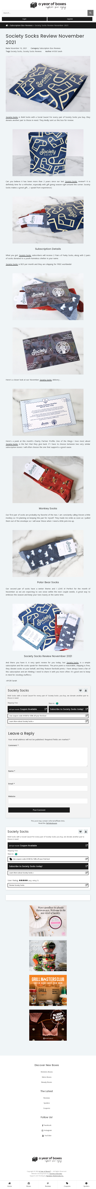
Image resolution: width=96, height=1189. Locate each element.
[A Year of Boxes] (47, 1160)
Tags (8, 51)
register (70, 19)
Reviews (48, 1184)
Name (11, 771)
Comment (13, 745)
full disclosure (51, 823)
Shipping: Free (13, 703)
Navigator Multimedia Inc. (55, 1176)
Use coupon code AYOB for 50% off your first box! (27, 716)
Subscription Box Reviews (21, 25)
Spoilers (86, 1184)
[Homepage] (7, 25)
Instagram (48, 1130)
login (24, 19)
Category (35, 48)
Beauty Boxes (46, 1082)
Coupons (67, 1184)
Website (11, 796)
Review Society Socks (16, 885)
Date (8, 48)
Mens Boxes (47, 1077)
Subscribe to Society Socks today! (66, 709)
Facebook (47, 1125)
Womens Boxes (47, 1072)
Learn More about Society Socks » (21, 721)
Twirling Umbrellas (55, 1173)
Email (11, 783)
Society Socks (16, 51)
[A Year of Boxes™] (48, 5)
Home (9, 1186)
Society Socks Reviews (32, 51)
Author (48, 51)
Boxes (28, 1184)
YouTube (47, 1135)
